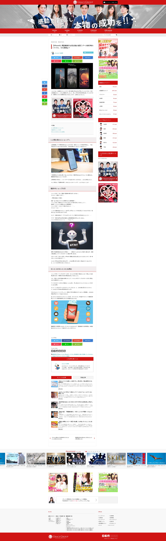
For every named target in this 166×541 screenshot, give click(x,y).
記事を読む (60, 388)
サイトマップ (111, 525)
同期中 (67, 356)
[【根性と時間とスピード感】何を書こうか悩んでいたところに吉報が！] (54, 424)
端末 (81, 354)
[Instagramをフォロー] (57, 351)
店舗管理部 (108, 102)
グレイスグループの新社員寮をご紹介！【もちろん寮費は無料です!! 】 (136, 466)
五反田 (110, 124)
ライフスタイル (94, 30)
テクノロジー (89, 52)
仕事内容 (101, 517)
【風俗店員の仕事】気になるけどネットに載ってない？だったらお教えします (76, 466)
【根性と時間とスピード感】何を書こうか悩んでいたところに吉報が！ (75, 422)
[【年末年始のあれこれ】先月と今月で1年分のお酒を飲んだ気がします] (54, 405)
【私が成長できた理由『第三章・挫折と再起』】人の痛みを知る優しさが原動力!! (36, 466)
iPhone (58, 354)
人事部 (108, 106)
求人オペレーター (108, 110)
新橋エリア (58, 521)
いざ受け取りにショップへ (57, 128)
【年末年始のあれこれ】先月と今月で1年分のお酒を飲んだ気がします (75, 402)
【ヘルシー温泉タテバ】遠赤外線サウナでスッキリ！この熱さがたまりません (60, 438)
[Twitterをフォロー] (52, 351)
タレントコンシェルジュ (108, 114)
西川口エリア (58, 522)
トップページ (101, 515)
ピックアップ (101, 519)
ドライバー (108, 94)
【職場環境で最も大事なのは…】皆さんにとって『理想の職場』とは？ (83, 438)
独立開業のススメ (102, 523)
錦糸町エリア (58, 520)
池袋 (110, 128)
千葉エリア (58, 523)
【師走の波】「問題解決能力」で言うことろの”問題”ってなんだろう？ (75, 412)
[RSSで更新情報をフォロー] (64, 351)
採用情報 (112, 517)
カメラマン (68, 526)
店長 (108, 86)
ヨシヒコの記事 (61, 377)
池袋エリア (58, 519)
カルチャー (80, 30)
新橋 (110, 138)
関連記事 (83, 377)
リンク (100, 525)
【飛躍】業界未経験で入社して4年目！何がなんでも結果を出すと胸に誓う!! (156, 466)
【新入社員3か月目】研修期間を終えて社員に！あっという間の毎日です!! (56, 466)
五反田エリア (58, 518)
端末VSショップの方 (56, 129)
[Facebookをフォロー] (55, 351)
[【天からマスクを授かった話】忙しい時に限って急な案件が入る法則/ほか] (54, 384)
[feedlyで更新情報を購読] (62, 351)
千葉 (110, 147)
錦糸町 (110, 133)
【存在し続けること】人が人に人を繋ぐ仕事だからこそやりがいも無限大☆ (96, 466)
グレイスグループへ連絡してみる (111, 2)
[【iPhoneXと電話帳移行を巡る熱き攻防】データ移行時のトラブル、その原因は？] (44, 93)
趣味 (67, 30)
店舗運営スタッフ (108, 90)
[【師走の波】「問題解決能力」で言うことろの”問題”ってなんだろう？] (54, 414)
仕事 (54, 30)
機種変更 (55, 354)
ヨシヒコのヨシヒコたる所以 (58, 131)
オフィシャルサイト (108, 30)
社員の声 (112, 521)
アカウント (58, 356)
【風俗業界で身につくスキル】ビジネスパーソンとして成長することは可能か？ (116, 466)
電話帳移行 (76, 354)
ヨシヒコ (57, 53)
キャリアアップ (113, 519)
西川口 (110, 142)
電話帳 (83, 354)
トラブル (71, 354)
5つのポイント (113, 523)
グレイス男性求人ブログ (112, 538)
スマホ (62, 354)
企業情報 (112, 515)
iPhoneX (67, 354)
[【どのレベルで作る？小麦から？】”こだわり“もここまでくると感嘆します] (54, 395)
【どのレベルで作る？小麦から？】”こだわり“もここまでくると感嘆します (75, 392)
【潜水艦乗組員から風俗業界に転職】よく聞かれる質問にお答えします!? (15, 466)
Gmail (54, 356)
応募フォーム (101, 521)
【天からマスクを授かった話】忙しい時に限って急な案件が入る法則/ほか (75, 381)
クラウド (64, 356)
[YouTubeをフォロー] (60, 351)
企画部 (61, 53)
